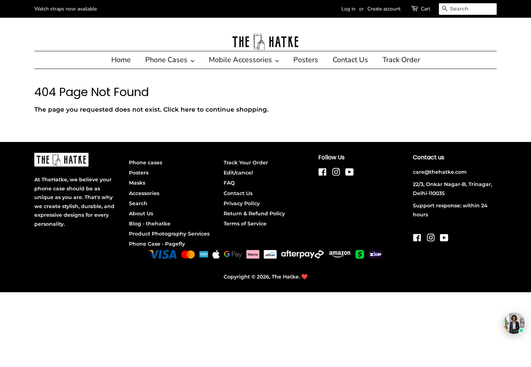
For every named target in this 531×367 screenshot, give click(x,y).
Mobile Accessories (241, 60)
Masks (137, 183)
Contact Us (350, 60)
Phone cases (145, 162)
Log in (348, 8)
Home (121, 60)
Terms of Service (245, 223)
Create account (384, 8)
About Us (141, 213)
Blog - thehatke (149, 223)
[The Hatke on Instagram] (336, 173)
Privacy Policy (242, 203)
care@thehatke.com (440, 172)
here (188, 109)
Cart (425, 8)
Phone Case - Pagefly (157, 244)
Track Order (401, 60)
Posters (305, 60)
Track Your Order (246, 162)
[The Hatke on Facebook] (322, 173)
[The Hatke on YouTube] (349, 173)
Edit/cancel (238, 172)
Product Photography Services (169, 233)
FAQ (229, 183)
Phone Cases (167, 60)
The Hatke (285, 276)
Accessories (144, 193)
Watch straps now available (65, 8)
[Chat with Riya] (514, 323)
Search (138, 203)
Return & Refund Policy (254, 213)
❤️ (304, 276)
